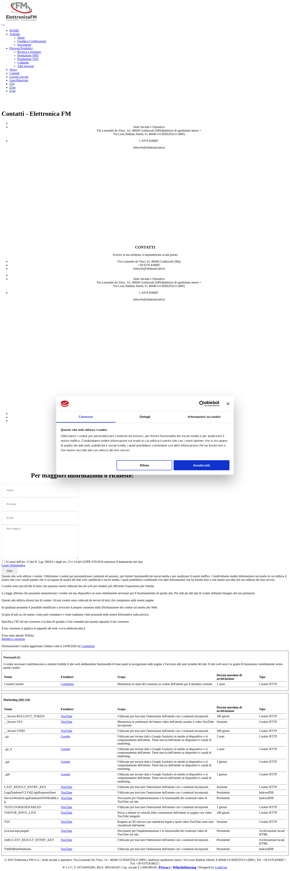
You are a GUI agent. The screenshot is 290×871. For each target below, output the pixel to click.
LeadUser (221, 867)
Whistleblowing (184, 867)
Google (65, 736)
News (13, 69)
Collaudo (23, 62)
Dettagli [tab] (145, 416)
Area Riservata (18, 80)
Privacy (164, 867)
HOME (14, 30)
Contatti (14, 73)
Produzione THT (28, 59)
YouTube (66, 716)
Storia (21, 37)
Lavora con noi (18, 76)
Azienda (14, 34)
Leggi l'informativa (13, 565)
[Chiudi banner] (228, 403)
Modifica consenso (13, 639)
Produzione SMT (28, 55)
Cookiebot (87, 646)
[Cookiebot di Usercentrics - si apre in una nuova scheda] (202, 404)
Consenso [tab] (86, 416)
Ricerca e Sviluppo (29, 52)
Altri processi (25, 66)
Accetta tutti (201, 465)
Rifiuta (144, 465)
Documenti (24, 44)
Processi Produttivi (21, 48)
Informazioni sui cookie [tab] (204, 416)
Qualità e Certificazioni (31, 41)
